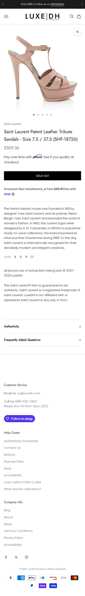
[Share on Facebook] (15, 257)
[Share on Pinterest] (26, 257)
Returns (9, 454)
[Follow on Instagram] (26, 557)
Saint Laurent (12, 124)
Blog (7, 510)
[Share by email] (31, 257)
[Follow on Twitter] (16, 557)
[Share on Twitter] (20, 257)
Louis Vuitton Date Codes (22, 482)
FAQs (7, 468)
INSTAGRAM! (57, 4)
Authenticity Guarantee (21, 441)
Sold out (42, 176)
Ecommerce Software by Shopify (51, 568)
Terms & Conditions (18, 531)
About (8, 517)
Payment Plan (14, 461)
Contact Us (12, 448)
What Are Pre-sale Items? (22, 489)
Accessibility (13, 475)
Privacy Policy (13, 538)
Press (8, 524)
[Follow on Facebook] (6, 557)
